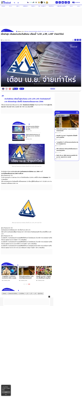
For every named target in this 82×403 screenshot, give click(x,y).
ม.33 (27, 293)
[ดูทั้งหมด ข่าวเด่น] (77, 112)
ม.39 (31, 293)
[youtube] (63, 2)
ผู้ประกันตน (40, 293)
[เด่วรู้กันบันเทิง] (33, 2)
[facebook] (57, 2)
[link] (26, 129)
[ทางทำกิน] (39, 2)
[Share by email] (80, 40)
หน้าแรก (19, 31)
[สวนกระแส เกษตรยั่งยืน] (44, 2)
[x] (60, 2)
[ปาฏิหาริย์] (41, 2)
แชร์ (73, 40)
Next (51, 264)
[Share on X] (78, 40)
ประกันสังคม (21, 293)
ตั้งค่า (6, 394)
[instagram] (66, 2)
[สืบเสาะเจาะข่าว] (28, 2)
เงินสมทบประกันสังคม (12, 293)
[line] (69, 2)
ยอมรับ (6, 392)
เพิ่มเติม (3, 389)
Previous (49, 264)
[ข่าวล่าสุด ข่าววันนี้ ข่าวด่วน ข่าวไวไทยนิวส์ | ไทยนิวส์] (6, 2)
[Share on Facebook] (75, 40)
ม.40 (35, 293)
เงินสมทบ (4, 293)
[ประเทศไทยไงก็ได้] (47, 2)
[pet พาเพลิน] (36, 2)
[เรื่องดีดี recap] (31, 2)
